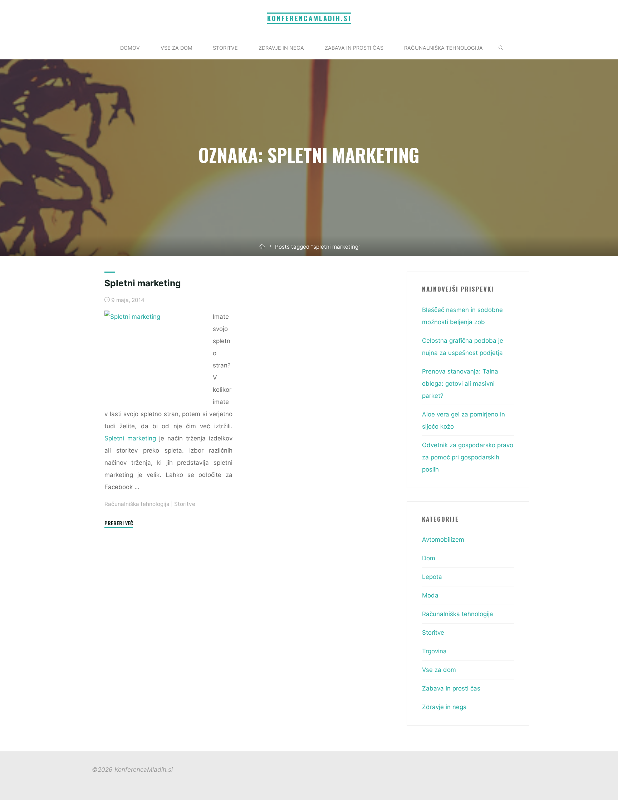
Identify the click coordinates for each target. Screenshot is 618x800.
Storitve (184, 503)
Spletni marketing (142, 283)
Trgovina (434, 651)
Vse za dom (439, 669)
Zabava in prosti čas (451, 688)
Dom (428, 558)
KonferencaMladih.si (309, 18)
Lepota (432, 576)
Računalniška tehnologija (137, 503)
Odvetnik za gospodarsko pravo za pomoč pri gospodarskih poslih (467, 457)
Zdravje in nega (444, 707)
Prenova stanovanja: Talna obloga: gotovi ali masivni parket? (460, 383)
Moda (430, 595)
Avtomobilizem (443, 539)
